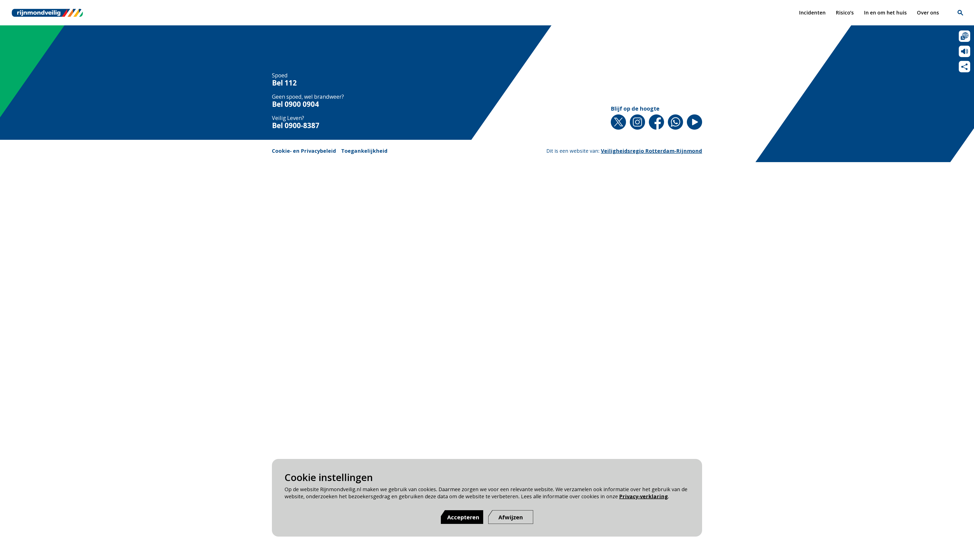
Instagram (637, 122)
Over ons (928, 12)
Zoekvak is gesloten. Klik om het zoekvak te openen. (960, 12)
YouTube (694, 122)
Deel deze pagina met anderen (964, 66)
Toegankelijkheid (364, 150)
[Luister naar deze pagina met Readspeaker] (964, 51)
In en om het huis (885, 12)
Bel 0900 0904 (295, 104)
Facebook (656, 122)
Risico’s (845, 12)
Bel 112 (284, 83)
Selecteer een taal (964, 36)
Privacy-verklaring (643, 496)
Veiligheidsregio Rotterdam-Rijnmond (651, 150)
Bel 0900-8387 (295, 125)
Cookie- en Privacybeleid (304, 150)
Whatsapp (675, 122)
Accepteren (463, 517)
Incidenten (812, 12)
